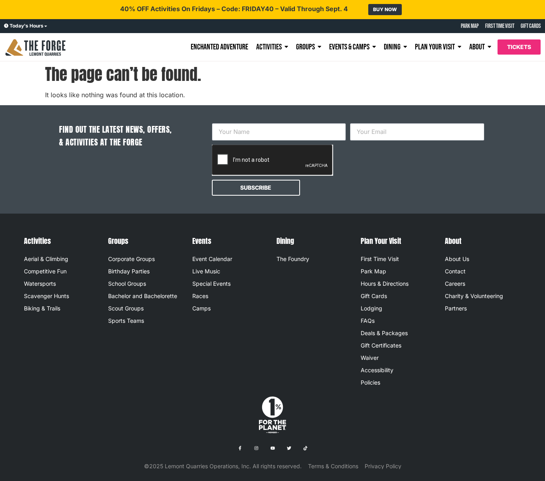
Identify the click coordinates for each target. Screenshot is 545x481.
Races (200, 296)
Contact (455, 271)
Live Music (206, 271)
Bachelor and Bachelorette (142, 296)
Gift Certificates (381, 345)
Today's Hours (26, 26)
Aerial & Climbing (46, 258)
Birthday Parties (129, 271)
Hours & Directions (385, 283)
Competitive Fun (45, 271)
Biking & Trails (42, 308)
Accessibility (377, 370)
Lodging (371, 308)
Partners (456, 308)
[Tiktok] (305, 448)
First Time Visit (380, 258)
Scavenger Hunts (46, 296)
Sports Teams (126, 320)
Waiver (370, 357)
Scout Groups (126, 308)
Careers (455, 283)
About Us (457, 258)
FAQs (368, 320)
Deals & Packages (384, 333)
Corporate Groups (131, 258)
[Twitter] (289, 448)
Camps (201, 308)
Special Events (211, 283)
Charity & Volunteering (474, 296)
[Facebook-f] (240, 448)
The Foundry (292, 258)
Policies (370, 382)
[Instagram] (256, 448)
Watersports (40, 283)
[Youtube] (272, 448)
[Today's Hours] (6, 26)
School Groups (127, 283)
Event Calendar (212, 258)
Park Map (373, 271)
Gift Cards (374, 296)
